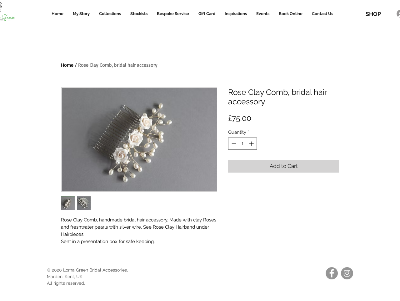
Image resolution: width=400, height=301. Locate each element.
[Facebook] (332, 273)
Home (67, 65)
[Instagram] (347, 273)
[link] (375, 3)
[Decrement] (233, 143)
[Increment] (252, 143)
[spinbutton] (243, 143)
